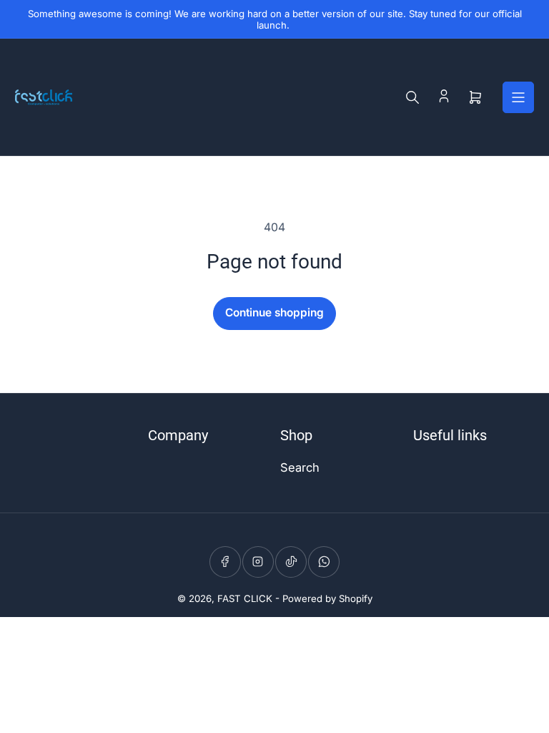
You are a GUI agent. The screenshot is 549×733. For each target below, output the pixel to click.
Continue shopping (274, 312)
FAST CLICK (244, 598)
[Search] (412, 97)
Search (300, 467)
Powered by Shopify (327, 598)
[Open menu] (518, 97)
